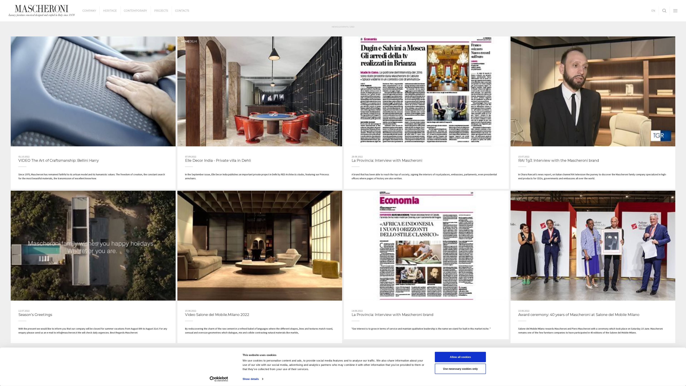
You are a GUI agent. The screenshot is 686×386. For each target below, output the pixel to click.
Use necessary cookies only (460, 368)
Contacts (182, 10)
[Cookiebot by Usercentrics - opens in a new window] (219, 379)
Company (89, 10)
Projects (161, 10)
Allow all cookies (460, 356)
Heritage (110, 10)
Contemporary (135, 10)
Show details (251, 378)
